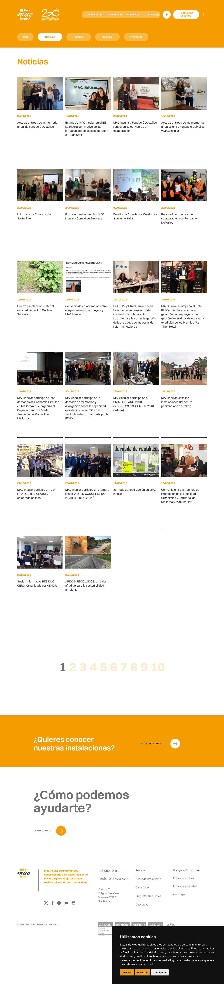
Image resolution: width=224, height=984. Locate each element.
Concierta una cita (153, 743)
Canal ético (142, 887)
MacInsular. (31, 924)
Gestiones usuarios (187, 14)
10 (158, 666)
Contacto (151, 15)
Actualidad (133, 15)
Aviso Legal (179, 894)
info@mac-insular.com (113, 878)
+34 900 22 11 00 (109, 871)
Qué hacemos (94, 15)
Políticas (140, 870)
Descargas (141, 904)
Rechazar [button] (142, 972)
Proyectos (136, 37)
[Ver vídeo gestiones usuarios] (166, 14)
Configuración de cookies (187, 870)
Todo (25, 37)
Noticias (50, 37)
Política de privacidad (185, 886)
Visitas (78, 37)
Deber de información (148, 879)
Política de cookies (183, 878)
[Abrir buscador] (158, 14)
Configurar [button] (160, 972)
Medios (107, 37)
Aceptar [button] (126, 972)
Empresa (114, 15)
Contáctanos (42, 830)
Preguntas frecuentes (148, 896)
